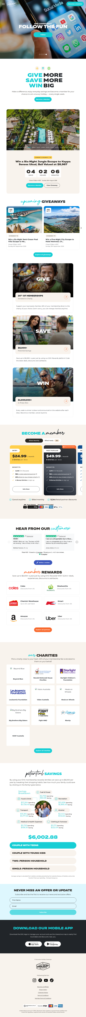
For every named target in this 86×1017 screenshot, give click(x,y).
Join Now (26, 489)
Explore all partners (43, 630)
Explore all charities (43, 750)
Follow (43, 35)
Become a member (75, 4)
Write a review (44, 562)
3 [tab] (44, 54)
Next (81, 228)
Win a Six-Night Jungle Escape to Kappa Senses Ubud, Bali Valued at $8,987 (43, 163)
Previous (5, 228)
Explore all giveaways (43, 254)
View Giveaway (52, 185)
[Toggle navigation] (3, 4)
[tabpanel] (43, 29)
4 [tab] (46, 54)
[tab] (15, 147)
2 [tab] (42, 54)
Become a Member (43, 99)
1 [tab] (40, 54)
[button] (26, 474)
